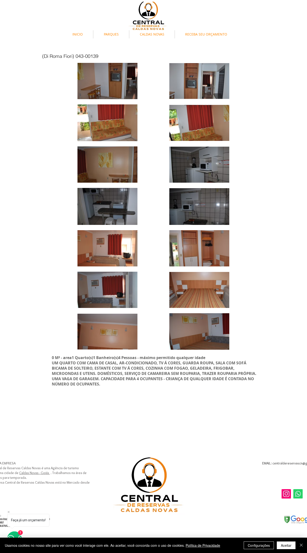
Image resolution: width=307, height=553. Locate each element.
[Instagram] (286, 494)
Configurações (259, 545)
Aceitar (286, 545)
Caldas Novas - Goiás (34, 473)
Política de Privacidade (203, 545)
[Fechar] (301, 545)
